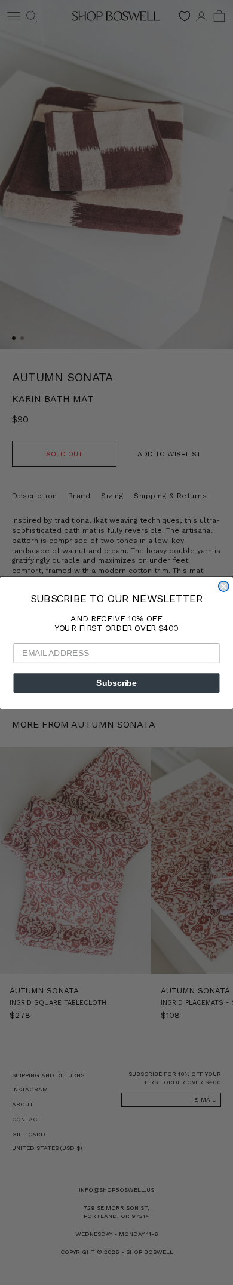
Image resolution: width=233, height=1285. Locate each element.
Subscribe (116, 682)
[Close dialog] (224, 586)
